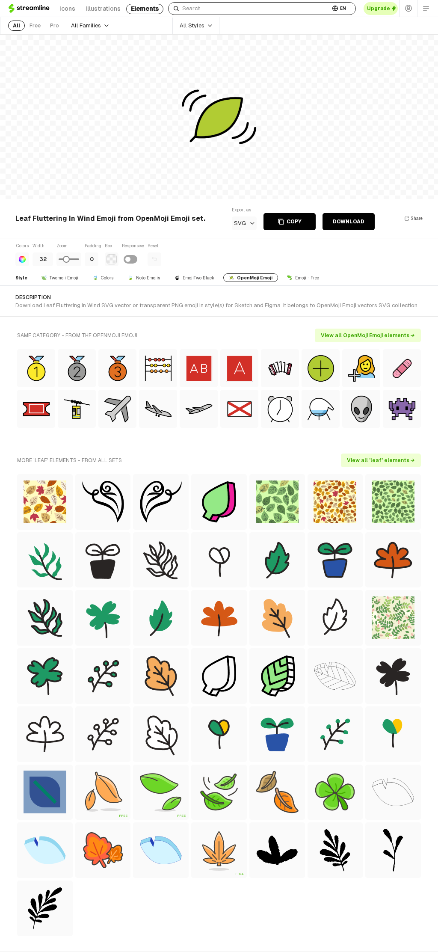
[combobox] (249, 9)
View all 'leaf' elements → (381, 460)
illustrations (103, 8)
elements (145, 8)
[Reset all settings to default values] (154, 259)
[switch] (130, 259)
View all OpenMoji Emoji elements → (368, 335)
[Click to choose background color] (111, 259)
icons (67, 8)
